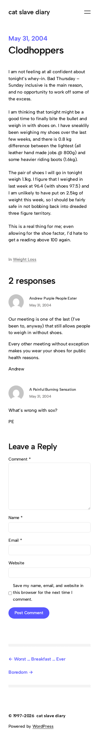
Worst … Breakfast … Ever (39, 659)
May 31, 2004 (40, 305)
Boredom (17, 672)
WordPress (42, 726)
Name (15, 517)
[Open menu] (87, 12)
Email (15, 540)
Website (16, 562)
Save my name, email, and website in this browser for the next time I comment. (48, 592)
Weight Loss (24, 259)
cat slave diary (29, 12)
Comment (19, 459)
